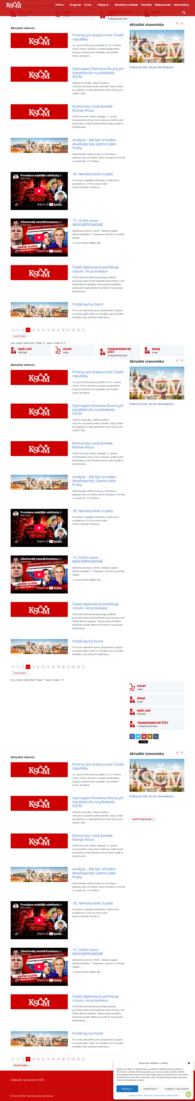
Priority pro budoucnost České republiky (98, 36)
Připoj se (103, 4)
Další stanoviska (142, 819)
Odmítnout (150, 1088)
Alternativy (181, 4)
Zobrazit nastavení (177, 1088)
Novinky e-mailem (126, 4)
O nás (87, 4)
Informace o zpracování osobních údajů (161, 1095)
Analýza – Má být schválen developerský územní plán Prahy (94, 143)
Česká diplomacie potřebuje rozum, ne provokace (95, 268)
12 (73, 330)
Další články (20, 336)
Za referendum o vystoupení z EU (65, 8)
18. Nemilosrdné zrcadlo (92, 173)
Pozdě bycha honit (87, 304)
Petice (59, 4)
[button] (188, 1063)
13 (78, 330)
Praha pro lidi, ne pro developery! (151, 67)
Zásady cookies (135, 1095)
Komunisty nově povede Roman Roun (92, 108)
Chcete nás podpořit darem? (94, 8)
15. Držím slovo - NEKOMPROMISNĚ (87, 222)
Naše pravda (163, 4)
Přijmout (127, 1088)
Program (75, 4)
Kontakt (146, 4)
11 (68, 330)
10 (63, 330)
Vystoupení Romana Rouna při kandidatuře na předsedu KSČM (98, 72)
